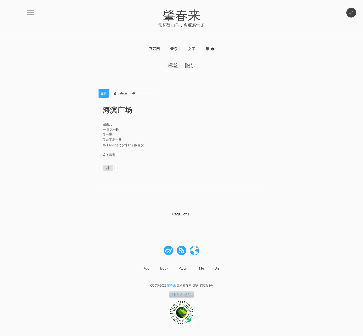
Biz (216, 268)
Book (164, 268)
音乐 (174, 48)
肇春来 (181, 15)
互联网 (154, 48)
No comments (146, 93)
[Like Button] (108, 168)
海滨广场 (117, 109)
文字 (191, 48)
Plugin (183, 268)
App (147, 268)
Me (201, 268)
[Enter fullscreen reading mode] (351, 13)
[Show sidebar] (30, 12)
